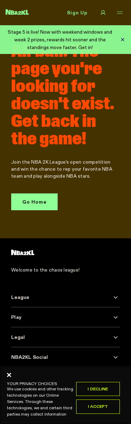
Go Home (34, 202)
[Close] (9, 375)
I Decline (98, 388)
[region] (65, 395)
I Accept (98, 406)
